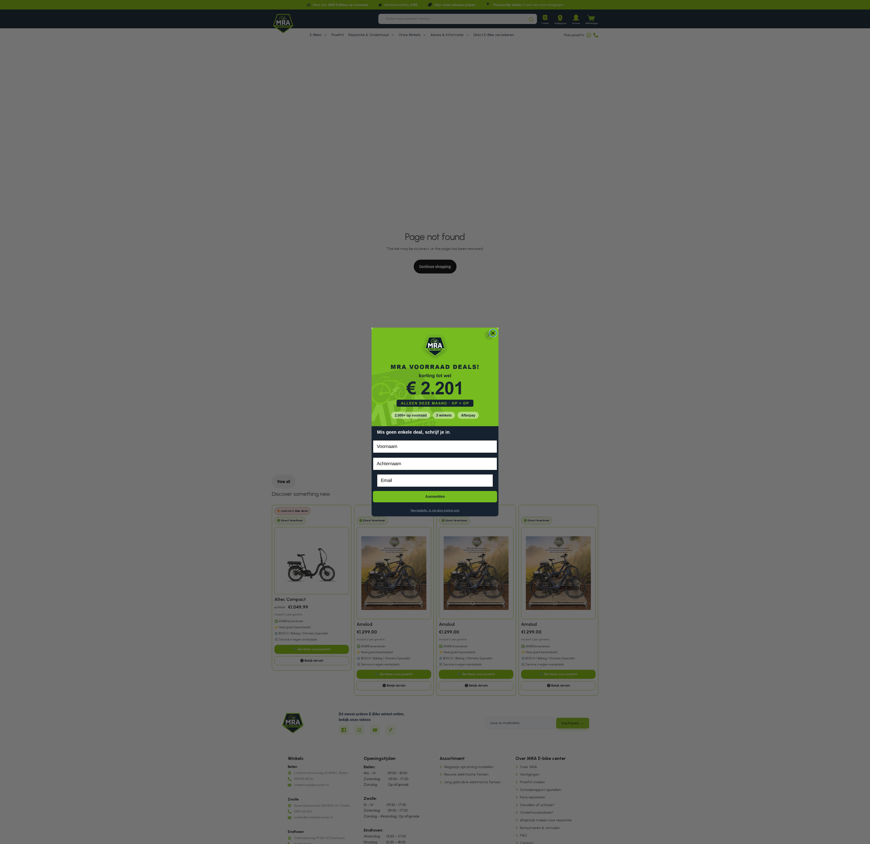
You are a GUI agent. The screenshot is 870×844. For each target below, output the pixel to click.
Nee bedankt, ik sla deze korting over (435, 510)
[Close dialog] (493, 333)
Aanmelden (435, 496)
